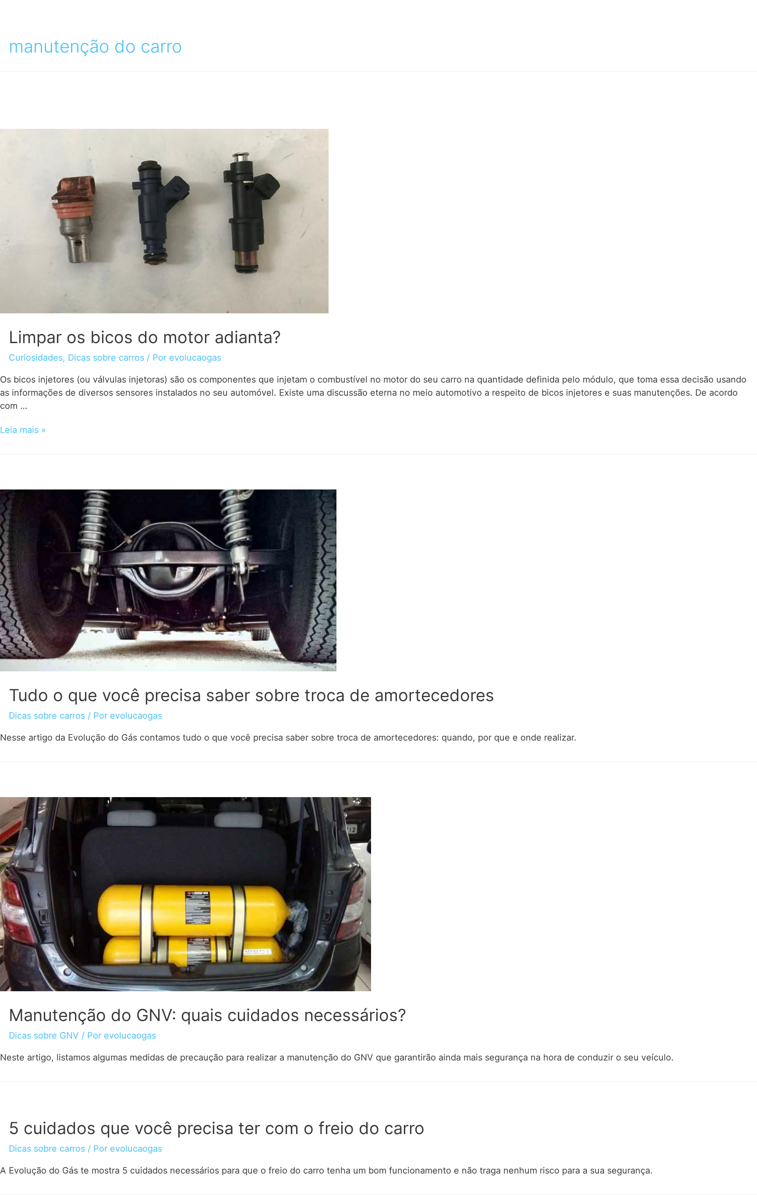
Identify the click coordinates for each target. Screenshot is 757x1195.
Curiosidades (36, 357)
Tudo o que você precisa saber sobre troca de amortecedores (251, 695)
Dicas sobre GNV (44, 1035)
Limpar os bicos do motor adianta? (145, 337)
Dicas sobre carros (106, 357)
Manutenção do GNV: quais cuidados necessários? (207, 1015)
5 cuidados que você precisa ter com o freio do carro (216, 1128)
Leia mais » (23, 430)
